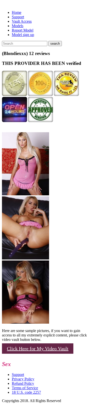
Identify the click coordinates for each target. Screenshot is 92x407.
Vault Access (22, 21)
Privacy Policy (23, 379)
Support (18, 17)
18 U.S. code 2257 (26, 392)
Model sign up (23, 35)
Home (16, 12)
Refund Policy (23, 383)
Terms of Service (25, 388)
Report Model (22, 30)
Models (17, 26)
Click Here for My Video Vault (37, 348)
